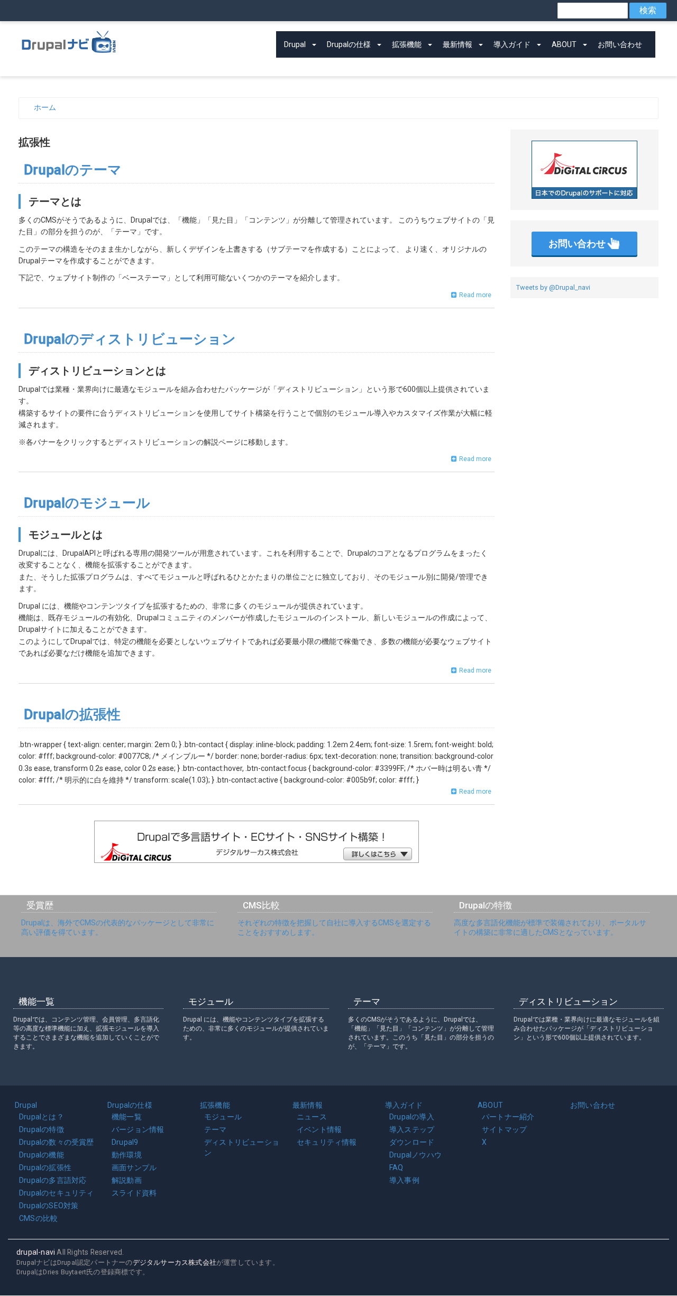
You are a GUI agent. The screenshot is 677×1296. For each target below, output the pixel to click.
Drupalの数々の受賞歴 (56, 1142)
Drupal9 (125, 1142)
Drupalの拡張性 (45, 1167)
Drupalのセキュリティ (56, 1193)
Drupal (295, 44)
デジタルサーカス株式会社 (174, 1262)
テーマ (215, 1129)
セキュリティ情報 (327, 1142)
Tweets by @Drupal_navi (553, 287)
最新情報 (457, 44)
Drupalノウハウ (415, 1155)
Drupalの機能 (41, 1155)
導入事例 (404, 1180)
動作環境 (127, 1155)
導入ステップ (411, 1129)
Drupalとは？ (41, 1117)
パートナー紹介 (508, 1117)
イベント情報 (319, 1129)
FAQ (396, 1167)
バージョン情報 (138, 1129)
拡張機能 (407, 44)
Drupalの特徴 (41, 1129)
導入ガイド (511, 44)
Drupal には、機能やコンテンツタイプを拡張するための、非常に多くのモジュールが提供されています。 (256, 1028)
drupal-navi (35, 1252)
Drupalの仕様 (349, 44)
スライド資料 (134, 1193)
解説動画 (127, 1180)
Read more (475, 295)
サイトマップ (504, 1129)
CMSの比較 (38, 1218)
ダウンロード (411, 1142)
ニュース (312, 1117)
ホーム (45, 107)
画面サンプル (134, 1167)
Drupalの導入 (411, 1117)
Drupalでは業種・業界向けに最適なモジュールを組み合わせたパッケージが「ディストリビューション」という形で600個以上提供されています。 (587, 1028)
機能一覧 (127, 1117)
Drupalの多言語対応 (52, 1180)
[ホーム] (69, 39)
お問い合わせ (620, 44)
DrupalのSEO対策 (48, 1205)
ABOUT (564, 44)
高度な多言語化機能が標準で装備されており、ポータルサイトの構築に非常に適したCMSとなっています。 (550, 927)
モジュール (223, 1117)
